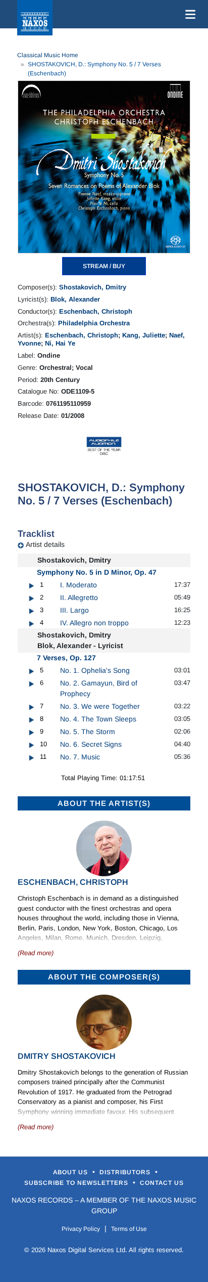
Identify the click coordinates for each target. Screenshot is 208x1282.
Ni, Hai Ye (60, 343)
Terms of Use (129, 1228)
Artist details (45, 544)
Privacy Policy (81, 1228)
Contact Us (162, 1182)
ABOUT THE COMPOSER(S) (104, 976)
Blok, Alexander (75, 299)
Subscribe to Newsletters (77, 1182)
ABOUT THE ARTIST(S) (104, 803)
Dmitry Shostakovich (67, 1056)
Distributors (125, 1172)
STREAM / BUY (104, 266)
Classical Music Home (47, 55)
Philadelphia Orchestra (94, 323)
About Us (71, 1172)
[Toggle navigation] (188, 14)
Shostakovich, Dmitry (92, 287)
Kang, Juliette (143, 335)
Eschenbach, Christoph (95, 311)
